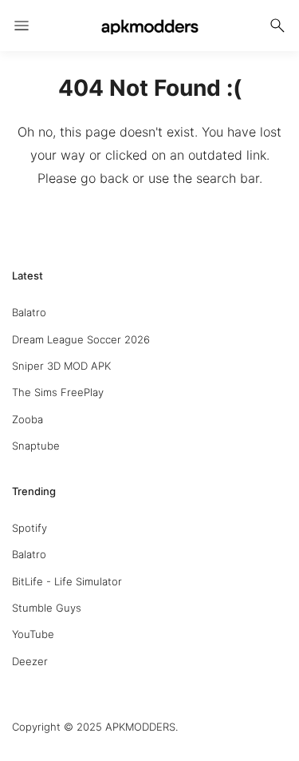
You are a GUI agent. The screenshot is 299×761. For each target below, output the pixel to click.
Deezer (30, 661)
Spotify (29, 527)
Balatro (29, 312)
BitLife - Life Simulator (67, 581)
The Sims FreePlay (58, 392)
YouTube (33, 634)
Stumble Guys (46, 607)
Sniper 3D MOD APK (61, 365)
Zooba (27, 419)
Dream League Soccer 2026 (81, 339)
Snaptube (36, 445)
